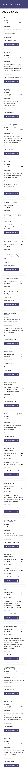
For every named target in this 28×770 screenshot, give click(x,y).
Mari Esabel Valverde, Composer (11, 4)
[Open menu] (25, 4)
